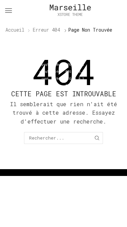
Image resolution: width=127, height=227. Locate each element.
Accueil (14, 30)
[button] (8, 10)
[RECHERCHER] (97, 138)
